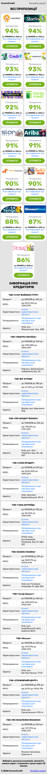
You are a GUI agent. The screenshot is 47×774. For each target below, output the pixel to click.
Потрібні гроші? (37, 3)
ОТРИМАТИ (12, 46)
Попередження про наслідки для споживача (31, 320)
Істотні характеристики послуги (29, 312)
